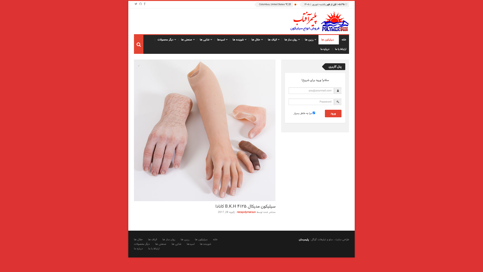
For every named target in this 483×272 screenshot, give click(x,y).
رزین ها (309, 40)
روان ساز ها (291, 40)
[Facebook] (144, 4)
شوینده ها (238, 40)
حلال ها (255, 40)
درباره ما (325, 49)
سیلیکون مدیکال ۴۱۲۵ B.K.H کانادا (245, 206)
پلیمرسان (304, 239)
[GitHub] (140, 4)
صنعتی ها (186, 40)
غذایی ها (204, 40)
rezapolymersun (246, 212)
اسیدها (221, 40)
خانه (344, 40)
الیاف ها (272, 40)
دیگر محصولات (165, 40)
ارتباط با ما (340, 49)
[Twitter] (136, 4)
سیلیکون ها (327, 40)
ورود (333, 113)
